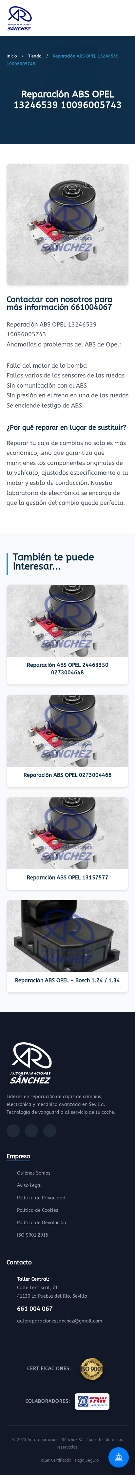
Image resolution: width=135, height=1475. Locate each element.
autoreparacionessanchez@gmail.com (59, 1321)
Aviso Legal (29, 1185)
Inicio (12, 56)
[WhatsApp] (49, 1130)
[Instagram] (31, 1130)
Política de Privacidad (41, 1198)
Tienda (35, 56)
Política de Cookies (37, 1210)
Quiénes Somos (33, 1173)
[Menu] (126, 19)
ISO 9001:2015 (32, 1235)
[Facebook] (13, 1130)
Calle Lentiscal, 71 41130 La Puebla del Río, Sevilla (52, 1287)
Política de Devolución (41, 1223)
